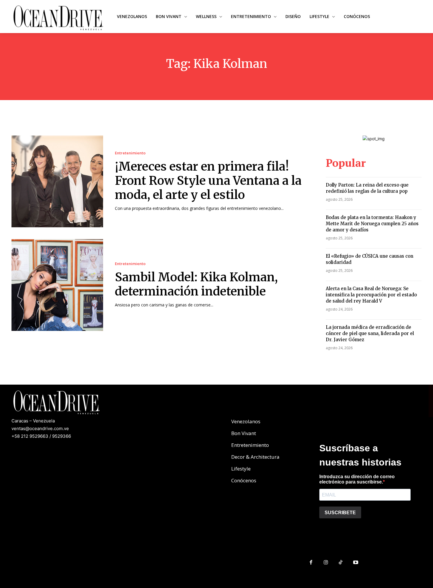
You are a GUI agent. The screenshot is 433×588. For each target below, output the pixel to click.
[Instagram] (326, 563)
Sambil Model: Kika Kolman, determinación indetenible (196, 284)
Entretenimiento (130, 153)
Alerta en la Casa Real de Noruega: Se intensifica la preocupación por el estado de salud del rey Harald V (371, 295)
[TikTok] (341, 563)
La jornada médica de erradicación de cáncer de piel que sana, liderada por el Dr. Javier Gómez (370, 333)
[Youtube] (356, 563)
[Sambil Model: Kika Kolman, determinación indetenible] (57, 285)
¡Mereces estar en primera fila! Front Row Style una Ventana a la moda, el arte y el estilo (208, 180)
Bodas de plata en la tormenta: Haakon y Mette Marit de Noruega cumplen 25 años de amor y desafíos (372, 224)
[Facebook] (311, 563)
